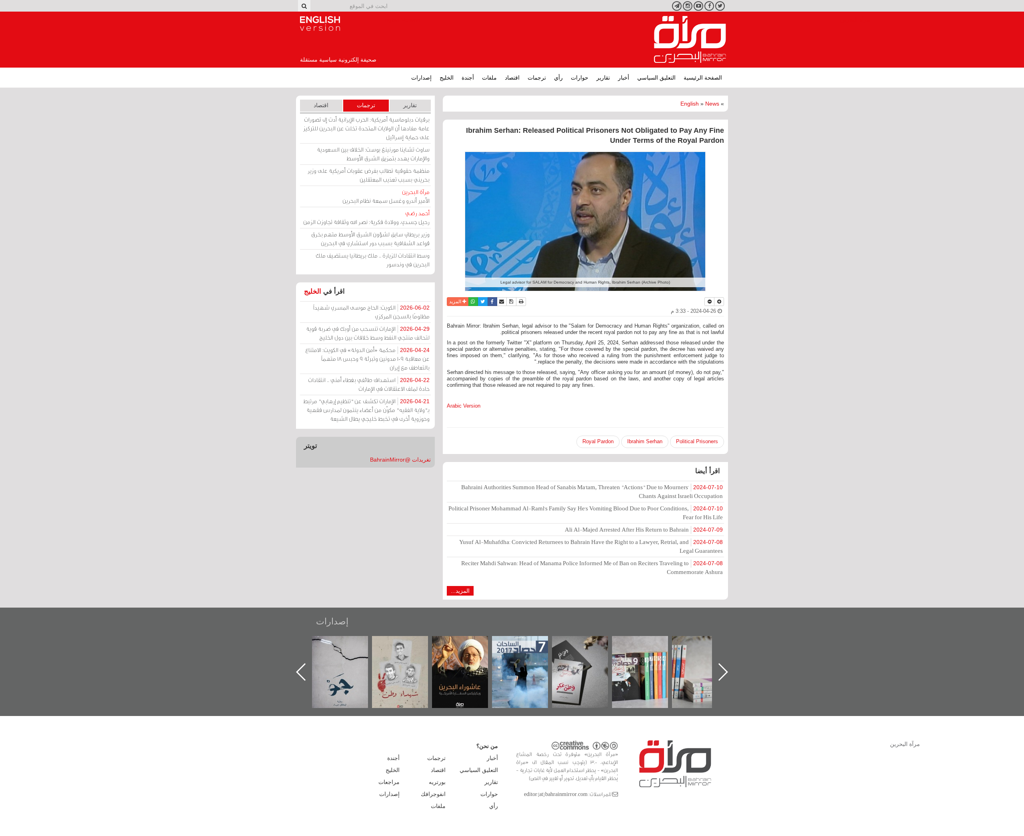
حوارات (579, 77)
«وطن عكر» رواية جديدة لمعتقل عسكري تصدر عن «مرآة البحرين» (648, 659)
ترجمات (537, 77)
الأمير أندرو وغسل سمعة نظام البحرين (386, 196)
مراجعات (389, 782)
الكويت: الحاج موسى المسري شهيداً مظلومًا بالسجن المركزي (371, 311)
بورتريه (437, 782)
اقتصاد (512, 77)
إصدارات (421, 77)
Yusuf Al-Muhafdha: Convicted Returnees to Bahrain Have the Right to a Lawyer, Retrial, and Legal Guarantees (591, 546)
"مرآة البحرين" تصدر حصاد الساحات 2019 (708, 654)
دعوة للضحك (348, 644)
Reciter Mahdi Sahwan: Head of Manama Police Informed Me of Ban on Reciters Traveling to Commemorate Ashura (592, 567)
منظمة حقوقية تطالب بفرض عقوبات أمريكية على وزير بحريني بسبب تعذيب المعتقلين (369, 175)
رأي (558, 77)
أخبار (623, 77)
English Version (320, 24)
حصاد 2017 (588, 644)
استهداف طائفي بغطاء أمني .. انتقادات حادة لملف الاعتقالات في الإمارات (369, 384)
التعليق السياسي (656, 77)
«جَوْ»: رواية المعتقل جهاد (408, 649)
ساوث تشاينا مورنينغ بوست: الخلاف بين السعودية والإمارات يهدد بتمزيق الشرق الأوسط (373, 153)
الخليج (447, 77)
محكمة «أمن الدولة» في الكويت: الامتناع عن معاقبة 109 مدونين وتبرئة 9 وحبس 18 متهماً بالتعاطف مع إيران (367, 359)
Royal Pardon (598, 441)
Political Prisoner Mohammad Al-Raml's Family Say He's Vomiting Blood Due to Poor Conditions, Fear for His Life (585, 512)
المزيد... (460, 591)
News (712, 103)
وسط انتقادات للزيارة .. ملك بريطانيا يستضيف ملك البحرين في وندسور (373, 259)
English (689, 103)
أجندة (468, 77)
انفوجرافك (433, 794)
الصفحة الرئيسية (703, 77)
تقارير (603, 77)
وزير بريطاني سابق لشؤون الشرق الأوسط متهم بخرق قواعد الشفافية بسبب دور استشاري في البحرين (370, 238)
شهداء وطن (468, 644)
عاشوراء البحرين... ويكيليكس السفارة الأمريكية (528, 654)
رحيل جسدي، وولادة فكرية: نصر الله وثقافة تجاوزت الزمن (366, 217)
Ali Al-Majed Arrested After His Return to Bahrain (644, 529)
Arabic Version (463, 406)
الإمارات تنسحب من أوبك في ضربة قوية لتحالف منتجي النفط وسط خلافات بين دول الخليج (368, 333)
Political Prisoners (697, 441)
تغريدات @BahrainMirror (400, 459)
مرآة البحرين (690, 40)
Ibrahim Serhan (644, 441)
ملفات (489, 77)
